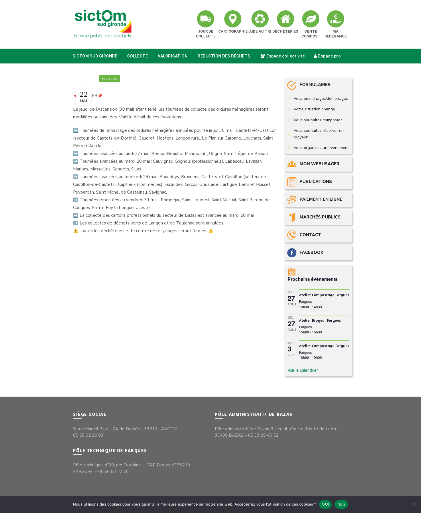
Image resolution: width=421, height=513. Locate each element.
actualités (109, 78)
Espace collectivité (285, 56)
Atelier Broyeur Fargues (320, 320)
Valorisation (173, 56)
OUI (325, 504)
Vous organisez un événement (321, 147)
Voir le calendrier (303, 370)
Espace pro (329, 56)
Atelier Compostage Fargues (324, 294)
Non (341, 504)
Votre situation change (314, 109)
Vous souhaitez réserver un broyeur (319, 134)
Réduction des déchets (224, 56)
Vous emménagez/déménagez (321, 98)
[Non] (414, 504)
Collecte (137, 56)
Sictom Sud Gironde (94, 56)
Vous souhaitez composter (318, 120)
